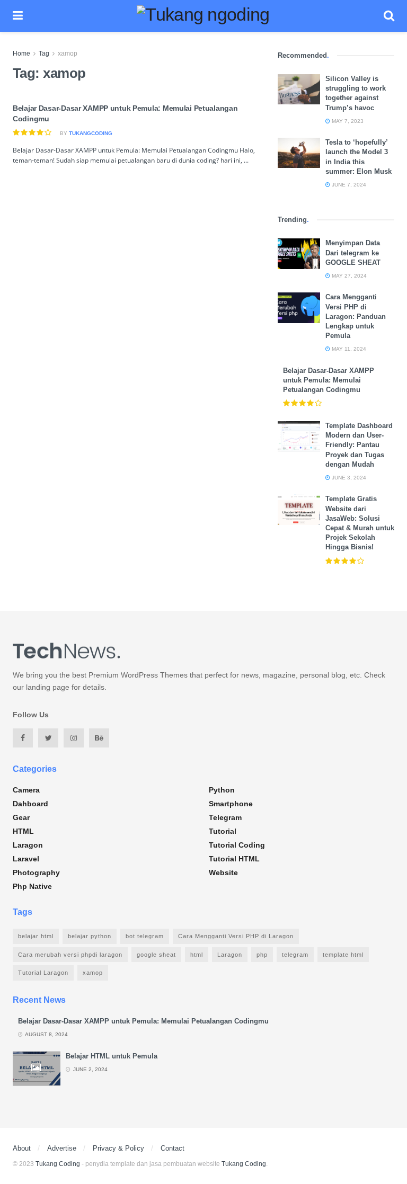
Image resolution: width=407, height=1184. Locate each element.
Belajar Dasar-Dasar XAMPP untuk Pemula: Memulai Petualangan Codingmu (328, 380)
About (22, 1148)
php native (32, 886)
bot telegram (145, 936)
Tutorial (222, 831)
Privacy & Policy (118, 1148)
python (222, 790)
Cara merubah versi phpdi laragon (70, 954)
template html (343, 954)
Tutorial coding (237, 845)
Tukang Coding (58, 1164)
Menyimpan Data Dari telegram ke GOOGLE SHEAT (353, 252)
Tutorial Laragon (43, 972)
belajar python (89, 936)
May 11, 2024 (348, 349)
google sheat (156, 954)
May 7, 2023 (347, 121)
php (262, 954)
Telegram (225, 817)
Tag (44, 53)
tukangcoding (90, 133)
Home (21, 53)
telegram (295, 954)
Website (223, 872)
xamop (67, 53)
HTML (23, 831)
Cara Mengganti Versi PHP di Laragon (236, 936)
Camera (26, 790)
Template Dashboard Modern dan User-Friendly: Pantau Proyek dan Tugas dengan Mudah (359, 445)
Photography (36, 872)
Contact (172, 1148)
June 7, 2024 (348, 185)
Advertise (61, 1148)
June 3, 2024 (348, 477)
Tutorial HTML (234, 858)
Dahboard (30, 803)
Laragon (28, 845)
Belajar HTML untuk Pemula (111, 1056)
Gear (21, 817)
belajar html (36, 936)
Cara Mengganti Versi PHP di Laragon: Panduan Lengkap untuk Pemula (355, 316)
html (196, 954)
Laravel (26, 858)
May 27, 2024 (348, 276)
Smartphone (231, 803)
